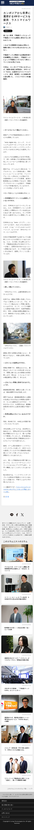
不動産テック (8, 30)
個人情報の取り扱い (8, 805)
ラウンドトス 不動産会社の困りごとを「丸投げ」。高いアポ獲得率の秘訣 (17, 779)
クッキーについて (7, 809)
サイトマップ (6, 817)
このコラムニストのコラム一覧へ (17, 788)
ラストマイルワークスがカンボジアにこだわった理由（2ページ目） (17, 489)
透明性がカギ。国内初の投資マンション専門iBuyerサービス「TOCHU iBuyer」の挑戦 (17, 719)
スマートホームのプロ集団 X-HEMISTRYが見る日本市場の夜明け (17, 598)
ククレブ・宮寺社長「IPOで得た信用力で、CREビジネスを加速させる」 (17, 749)
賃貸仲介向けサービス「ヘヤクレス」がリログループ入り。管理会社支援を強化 (17, 659)
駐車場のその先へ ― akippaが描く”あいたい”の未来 (17, 628)
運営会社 (4, 801)
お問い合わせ (6, 813)
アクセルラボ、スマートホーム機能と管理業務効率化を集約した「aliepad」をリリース (17, 568)
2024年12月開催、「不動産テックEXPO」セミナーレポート (17, 689)
